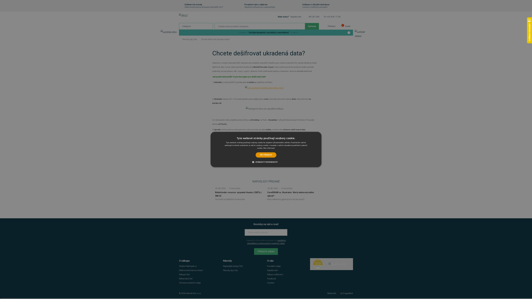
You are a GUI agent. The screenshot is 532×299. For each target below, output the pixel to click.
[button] (266, 162)
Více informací (269, 148)
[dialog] (266, 149)
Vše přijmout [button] (266, 155)
